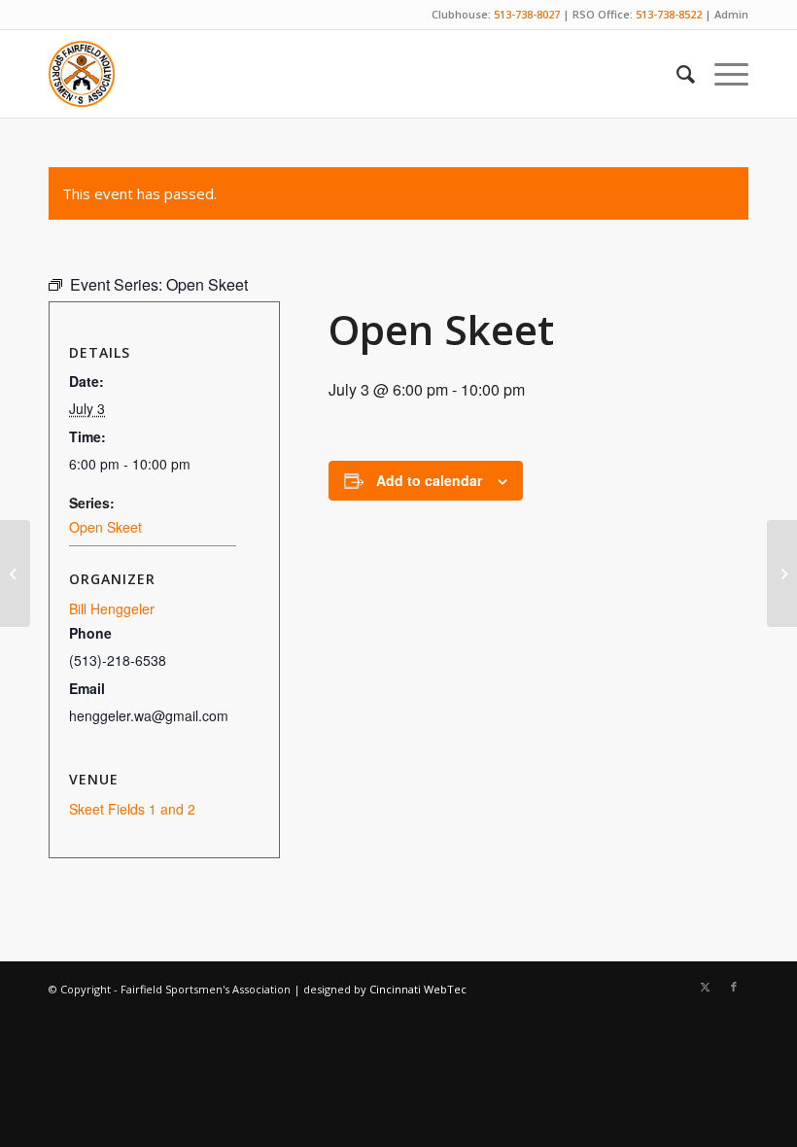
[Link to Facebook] (733, 986)
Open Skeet (105, 527)
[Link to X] (704, 986)
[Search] (676, 74)
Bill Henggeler (112, 608)
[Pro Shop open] (15, 573)
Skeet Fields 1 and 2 (132, 808)
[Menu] (721, 74)
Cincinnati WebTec (418, 989)
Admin (731, 14)
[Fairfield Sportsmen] (82, 74)
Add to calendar (429, 480)
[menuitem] (676, 74)
